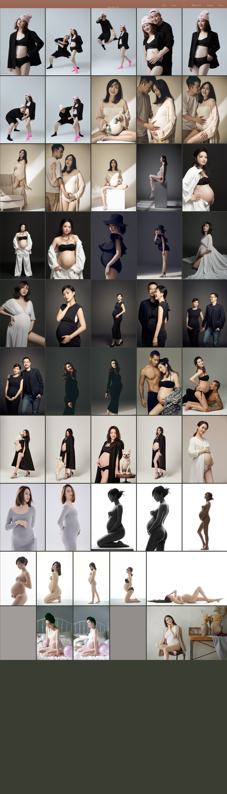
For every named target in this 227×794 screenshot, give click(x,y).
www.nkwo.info (113, 7)
